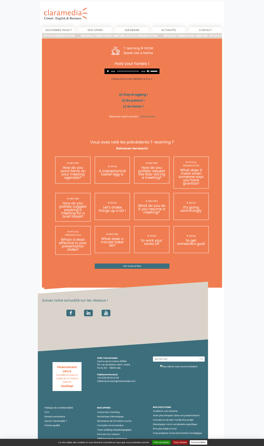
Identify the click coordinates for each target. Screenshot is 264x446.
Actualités (168, 30)
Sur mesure (132, 30)
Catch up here (147, 116)
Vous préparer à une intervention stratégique (177, 433)
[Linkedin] (88, 313)
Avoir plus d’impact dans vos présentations (176, 415)
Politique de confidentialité (58, 407)
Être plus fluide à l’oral (165, 428)
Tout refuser (180, 442)
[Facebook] (70, 313)
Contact (205, 30)
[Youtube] (106, 313)
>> (201, 359)
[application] (132, 71)
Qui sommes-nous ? (58, 30)
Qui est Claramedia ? (55, 421)
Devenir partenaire (54, 416)
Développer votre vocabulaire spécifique (175, 424)
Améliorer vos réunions (165, 411)
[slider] (154, 70)
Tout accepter (161, 442)
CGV (46, 412)
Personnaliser (198, 442)
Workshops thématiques (110, 416)
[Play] (108, 71)
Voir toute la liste (132, 266)
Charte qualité (52, 425)
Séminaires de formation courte (114, 421)
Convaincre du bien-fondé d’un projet (173, 419)
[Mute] (148, 71)
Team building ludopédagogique (114, 429)
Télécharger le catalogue (112, 438)
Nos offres (95, 30)
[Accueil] (93, 14)
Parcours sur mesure (108, 434)
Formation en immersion (110, 425)
